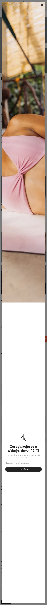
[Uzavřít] (42, 5)
